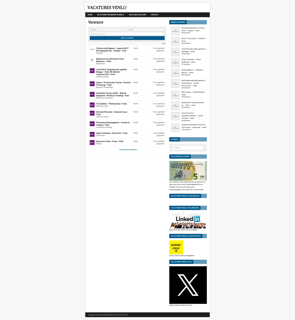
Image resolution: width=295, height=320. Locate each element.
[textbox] (127, 33)
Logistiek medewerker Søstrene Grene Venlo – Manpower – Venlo (193, 125)
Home (90, 14)
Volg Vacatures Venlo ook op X (180, 305)
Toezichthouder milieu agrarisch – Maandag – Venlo (194, 50)
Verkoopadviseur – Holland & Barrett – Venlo (192, 71)
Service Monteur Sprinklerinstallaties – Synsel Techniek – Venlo (192, 115)
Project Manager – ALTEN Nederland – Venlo (191, 60)
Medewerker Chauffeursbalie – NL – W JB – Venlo (193, 103)
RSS (163, 44)
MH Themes (124, 315)
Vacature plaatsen (137, 14)
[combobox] (127, 33)
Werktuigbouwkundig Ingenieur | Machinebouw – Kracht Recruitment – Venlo (193, 83)
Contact (155, 14)
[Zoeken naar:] (188, 148)
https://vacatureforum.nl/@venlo (181, 255)
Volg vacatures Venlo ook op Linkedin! (183, 229)
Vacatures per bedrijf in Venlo (110, 14)
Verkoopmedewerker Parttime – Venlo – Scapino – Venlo (193, 29)
